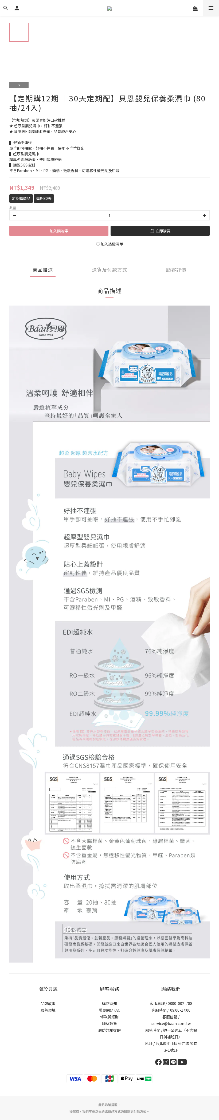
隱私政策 (109, 1023)
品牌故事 (48, 1003)
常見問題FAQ (109, 1010)
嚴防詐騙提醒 (109, 1030)
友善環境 (48, 1010)
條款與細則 (109, 1016)
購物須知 (109, 1003)
